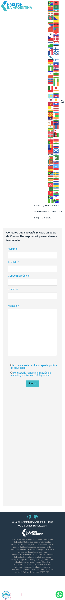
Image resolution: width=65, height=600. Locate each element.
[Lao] (56, 103)
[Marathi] (50, 127)
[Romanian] (50, 146)
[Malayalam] (56, 119)
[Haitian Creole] (56, 64)
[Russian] (56, 146)
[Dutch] (50, 41)
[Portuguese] (50, 142)
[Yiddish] (56, 196)
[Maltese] (50, 123)
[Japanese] (56, 88)
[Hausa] (50, 68)
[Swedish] (56, 173)
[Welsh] (56, 192)
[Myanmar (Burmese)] (50, 130)
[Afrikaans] (50, 2)
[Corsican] (50, 33)
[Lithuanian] (50, 111)
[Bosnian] (56, 18)
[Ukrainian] (56, 185)
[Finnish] (56, 49)
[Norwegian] (50, 134)
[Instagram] (36, 517)
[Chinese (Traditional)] (56, 29)
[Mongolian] (56, 127)
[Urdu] (50, 189)
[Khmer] (56, 95)
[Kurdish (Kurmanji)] (56, 99)
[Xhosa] (50, 196)
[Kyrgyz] (50, 103)
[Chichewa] (56, 26)
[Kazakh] (50, 95)
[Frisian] (56, 53)
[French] (50, 53)
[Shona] (50, 158)
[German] (50, 60)
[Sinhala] (50, 161)
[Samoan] (50, 150)
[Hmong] (50, 76)
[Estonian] (56, 45)
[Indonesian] (50, 84)
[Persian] (50, 138)
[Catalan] (56, 22)
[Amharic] (50, 6)
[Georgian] (56, 57)
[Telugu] (50, 181)
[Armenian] (50, 10)
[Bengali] (50, 18)
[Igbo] (56, 80)
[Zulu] (56, 200)
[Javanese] (50, 92)
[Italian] (50, 88)
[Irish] (56, 84)
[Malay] (50, 119)
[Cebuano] (50, 26)
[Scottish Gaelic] (56, 150)
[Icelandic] (50, 80)
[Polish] (56, 138)
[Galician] (50, 57)
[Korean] (50, 99)
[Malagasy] (56, 115)
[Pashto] (56, 134)
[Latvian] (56, 107)
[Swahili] (50, 173)
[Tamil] (56, 177)
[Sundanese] (56, 169)
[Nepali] (56, 130)
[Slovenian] (50, 165)
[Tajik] (50, 177)
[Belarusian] (56, 14)
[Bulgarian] (50, 22)
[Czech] (50, 37)
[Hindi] (56, 72)
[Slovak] (56, 161)
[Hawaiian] (56, 68)
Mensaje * (13, 306)
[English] (56, 41)
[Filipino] (50, 49)
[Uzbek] (56, 189)
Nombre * (13, 249)
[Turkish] (50, 185)
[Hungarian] (56, 76)
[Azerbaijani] (56, 10)
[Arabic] (56, 6)
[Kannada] (56, 92)
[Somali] (56, 165)
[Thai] (56, 181)
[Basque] (50, 14)
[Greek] (56, 60)
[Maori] (56, 123)
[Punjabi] (56, 142)
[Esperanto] (50, 45)
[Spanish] (50, 169)
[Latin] (50, 107)
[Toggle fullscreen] (13, 594)
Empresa (13, 289)
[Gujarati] (50, 64)
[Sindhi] (56, 158)
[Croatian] (56, 33)
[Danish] (56, 37)
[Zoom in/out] (18, 594)
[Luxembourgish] (56, 111)
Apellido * (13, 262)
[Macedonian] (50, 115)
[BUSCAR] (62, 101)
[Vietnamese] (50, 192)
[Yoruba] (50, 200)
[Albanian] (56, 2)
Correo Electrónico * (19, 276)
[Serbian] (50, 154)
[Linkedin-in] (29, 517)
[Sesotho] (56, 154)
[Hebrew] (50, 72)
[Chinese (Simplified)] (50, 29)
